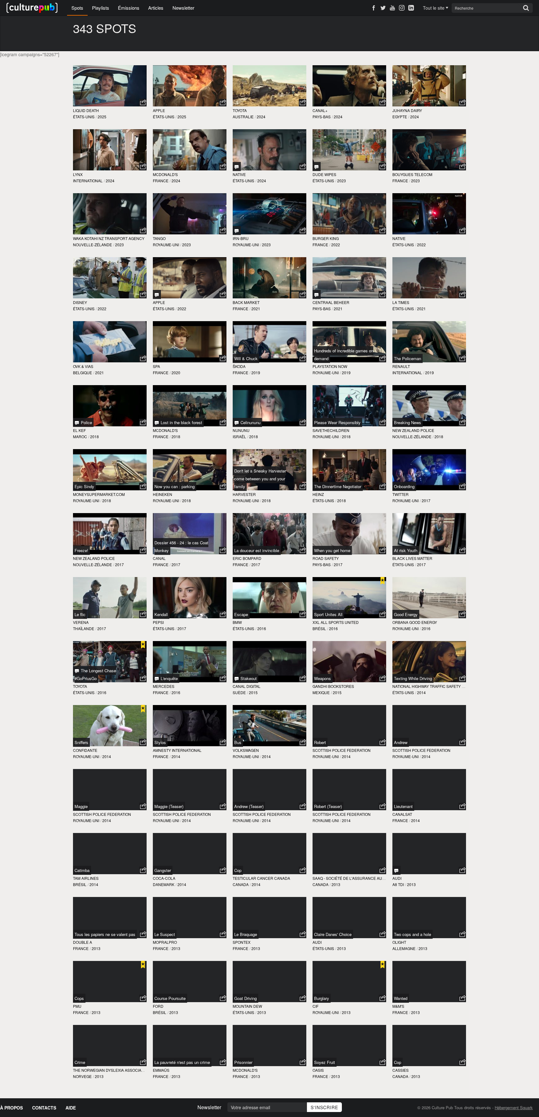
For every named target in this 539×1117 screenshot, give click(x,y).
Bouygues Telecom (412, 174)
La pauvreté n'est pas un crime (182, 1062)
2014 (421, 692)
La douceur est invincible (256, 550)
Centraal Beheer (331, 302)
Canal (159, 558)
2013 (336, 884)
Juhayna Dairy (407, 110)
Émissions (128, 7)
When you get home (332, 550)
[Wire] (236, 230)
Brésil (319, 628)
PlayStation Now (330, 366)
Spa (156, 366)
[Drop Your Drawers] (316, 166)
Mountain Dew (247, 1006)
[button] (143, 102)
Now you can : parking (174, 486)
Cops (79, 998)
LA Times (400, 302)
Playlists (100, 7)
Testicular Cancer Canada (261, 878)
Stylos (160, 742)
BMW (237, 622)
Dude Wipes (324, 174)
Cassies (400, 1070)
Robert (320, 742)
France (160, 180)
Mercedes (163, 686)
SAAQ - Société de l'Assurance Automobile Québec (365, 878)
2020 (176, 372)
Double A (82, 942)
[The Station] (396, 870)
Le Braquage (245, 934)
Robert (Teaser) (328, 806)
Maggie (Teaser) (168, 806)
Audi (396, 878)
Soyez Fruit (324, 1062)
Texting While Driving (413, 678)
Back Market (246, 302)
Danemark (163, 884)
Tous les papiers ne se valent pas (105, 934)
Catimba (82, 870)
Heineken (162, 494)
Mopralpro (165, 942)
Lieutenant (403, 806)
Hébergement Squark (514, 1107)
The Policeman (407, 358)
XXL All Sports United (336, 622)
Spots (77, 7)
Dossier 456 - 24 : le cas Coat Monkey (181, 546)
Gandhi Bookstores (333, 686)
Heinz (318, 494)
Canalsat (402, 814)
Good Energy (406, 614)
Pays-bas (322, 116)
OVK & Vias (83, 366)
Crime (80, 1062)
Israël (239, 436)
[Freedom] (316, 294)
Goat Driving (245, 998)
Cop (237, 870)
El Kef (79, 430)
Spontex (241, 942)
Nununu (241, 430)
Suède (239, 692)
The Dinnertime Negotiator (337, 486)
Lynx (78, 174)
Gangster (162, 870)
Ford (158, 1006)
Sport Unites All (328, 614)
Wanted (400, 998)
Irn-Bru (241, 238)
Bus (237, 742)
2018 (94, 436)
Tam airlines (86, 878)
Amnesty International (177, 750)
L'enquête (168, 678)
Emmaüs (161, 1070)
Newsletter (183, 7)
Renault (401, 366)
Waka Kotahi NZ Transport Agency (108, 238)
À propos (11, 1108)
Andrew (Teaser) (249, 806)
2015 (253, 692)
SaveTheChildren (331, 430)
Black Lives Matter (412, 558)
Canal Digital (246, 686)
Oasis (318, 1070)
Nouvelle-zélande (92, 244)
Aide (71, 1108)
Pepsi (158, 622)
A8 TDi (398, 884)
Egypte (399, 116)
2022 (335, 244)
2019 (255, 372)
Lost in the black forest (180, 422)
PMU (77, 1006)
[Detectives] (156, 294)
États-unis (84, 116)
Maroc (80, 436)
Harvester (244, 494)
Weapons (322, 678)
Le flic (80, 614)
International (88, 180)
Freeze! (81, 550)
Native (239, 174)
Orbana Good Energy (414, 622)
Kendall (161, 614)
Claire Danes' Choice (333, 934)
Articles (155, 7)
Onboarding (404, 486)
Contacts (44, 1108)
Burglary (321, 998)
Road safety (326, 558)
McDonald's (165, 174)
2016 (261, 628)
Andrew (400, 742)
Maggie (81, 806)
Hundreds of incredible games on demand (343, 354)
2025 (102, 116)
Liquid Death (86, 110)
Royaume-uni (166, 244)
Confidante (85, 750)
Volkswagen (246, 750)
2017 (426, 500)
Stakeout (248, 678)
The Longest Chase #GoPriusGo (95, 674)
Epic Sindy (84, 486)
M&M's (398, 1006)
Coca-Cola (164, 878)
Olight (399, 942)
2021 (255, 308)
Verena (81, 622)
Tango (159, 238)
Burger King (326, 238)
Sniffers (81, 742)
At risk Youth (405, 550)
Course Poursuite (170, 998)
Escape (241, 614)
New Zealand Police (413, 430)
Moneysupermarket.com (99, 494)
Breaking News (407, 422)
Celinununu (249, 422)
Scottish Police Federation (342, 750)
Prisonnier (243, 1062)
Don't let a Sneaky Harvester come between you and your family (260, 478)
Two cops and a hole (412, 934)
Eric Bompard (247, 558)
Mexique (321, 692)
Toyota (240, 110)
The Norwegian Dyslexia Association (111, 1070)
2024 (261, 116)
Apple (159, 110)
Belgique (82, 372)
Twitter (400, 494)
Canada (241, 884)
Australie (243, 116)
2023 (341, 180)
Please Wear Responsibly (337, 422)
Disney (80, 302)
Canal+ (320, 110)
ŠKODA (239, 366)
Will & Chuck (246, 358)
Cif (315, 1006)
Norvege (82, 1076)
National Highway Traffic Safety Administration (442, 686)
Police (86, 422)
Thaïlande (83, 628)
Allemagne (403, 948)
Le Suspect (164, 934)
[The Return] (236, 166)
